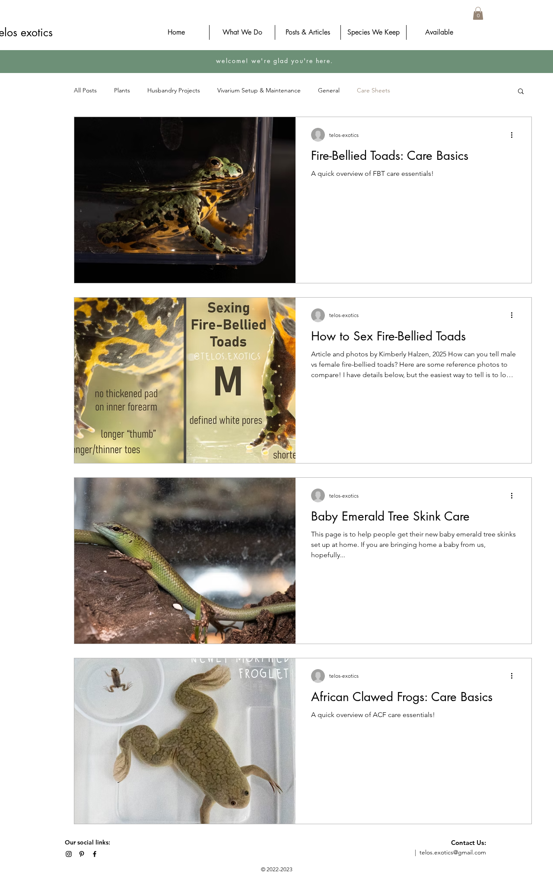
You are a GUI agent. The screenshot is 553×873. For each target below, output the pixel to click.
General (329, 90)
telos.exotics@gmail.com (453, 852)
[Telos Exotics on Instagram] (69, 854)
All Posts (85, 90)
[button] (478, 13)
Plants (122, 90)
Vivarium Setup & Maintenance (259, 90)
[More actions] (514, 135)
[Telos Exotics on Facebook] (95, 854)
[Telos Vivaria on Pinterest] (82, 854)
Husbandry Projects (173, 90)
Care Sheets (373, 90)
